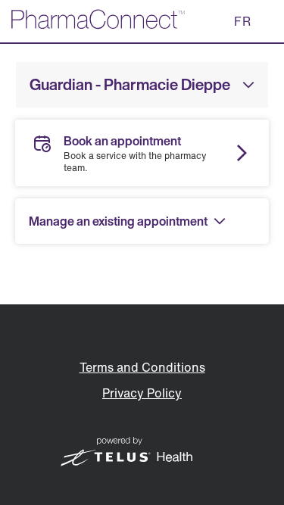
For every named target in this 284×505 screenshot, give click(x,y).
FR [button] (242, 21)
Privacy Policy (142, 393)
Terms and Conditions (142, 367)
